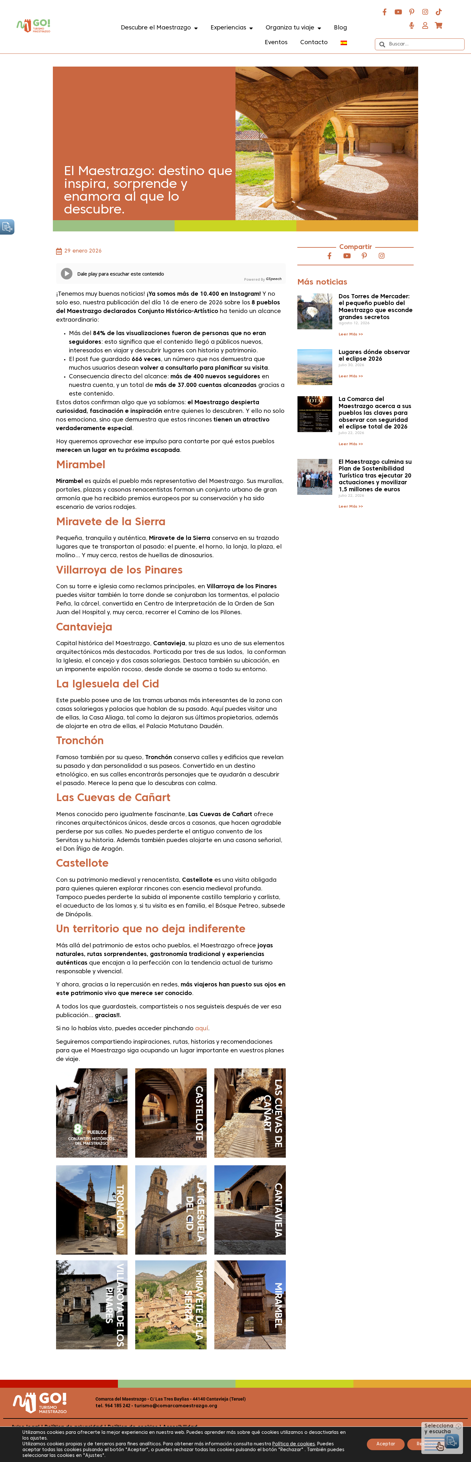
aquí (201, 1029)
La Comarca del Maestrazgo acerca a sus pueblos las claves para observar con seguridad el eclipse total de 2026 (375, 413)
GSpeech (274, 279)
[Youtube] (398, 12)
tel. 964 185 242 (112, 1406)
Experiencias (228, 28)
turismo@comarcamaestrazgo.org (175, 1406)
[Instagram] (425, 12)
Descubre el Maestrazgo (156, 28)
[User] (425, 25)
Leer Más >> (351, 334)
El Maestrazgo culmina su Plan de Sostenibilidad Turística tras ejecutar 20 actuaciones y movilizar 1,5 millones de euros (375, 476)
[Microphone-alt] (411, 25)
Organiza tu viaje (290, 28)
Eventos (276, 42)
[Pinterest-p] (411, 12)
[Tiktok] (438, 12)
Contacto (314, 42)
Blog (340, 28)
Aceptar (385, 1444)
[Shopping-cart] (438, 25)
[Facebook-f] (385, 12)
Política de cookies (293, 1444)
